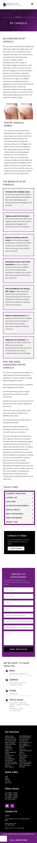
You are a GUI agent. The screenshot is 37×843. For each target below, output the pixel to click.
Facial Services (9, 767)
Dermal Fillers (9, 736)
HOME (6, 776)
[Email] (7, 671)
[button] (32, 3)
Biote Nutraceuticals (11, 763)
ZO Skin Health (23, 741)
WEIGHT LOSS (12, 522)
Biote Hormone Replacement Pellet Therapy (25, 746)
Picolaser (22, 767)
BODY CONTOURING (14, 514)
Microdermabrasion (25, 736)
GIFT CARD (7, 781)
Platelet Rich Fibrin (10, 739)
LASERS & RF (11, 497)
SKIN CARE (10, 502)
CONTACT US (8, 783)
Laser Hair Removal (10, 744)
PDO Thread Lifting (10, 741)
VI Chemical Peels (24, 739)
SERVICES (7, 779)
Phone (12, 691)
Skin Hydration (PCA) (25, 737)
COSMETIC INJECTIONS (16, 493)
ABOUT (6, 778)
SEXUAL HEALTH (13, 510)
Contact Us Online (16, 548)
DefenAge (7, 765)
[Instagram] (12, 806)
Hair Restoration (10, 737)
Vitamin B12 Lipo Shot (25, 762)
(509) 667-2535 (12, 823)
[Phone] (7, 691)
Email (12, 671)
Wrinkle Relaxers (10, 742)
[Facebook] (7, 806)
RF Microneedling (10, 759)
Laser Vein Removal (10, 752)
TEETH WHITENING (14, 518)
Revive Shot (22, 749)
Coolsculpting (23, 755)
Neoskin (7, 754)
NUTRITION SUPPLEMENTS (17, 506)
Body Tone (22, 754)
